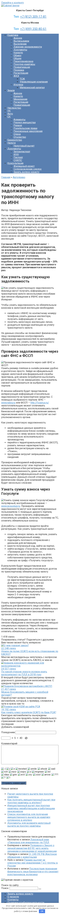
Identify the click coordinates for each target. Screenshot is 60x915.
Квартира (12, 35)
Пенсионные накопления (28, 131)
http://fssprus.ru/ (39, 402)
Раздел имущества (25, 122)
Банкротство (14, 139)
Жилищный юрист (24, 166)
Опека (17, 134)
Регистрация (21, 73)
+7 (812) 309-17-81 (33, 16)
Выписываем (21, 41)
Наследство (14, 107)
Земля (11, 90)
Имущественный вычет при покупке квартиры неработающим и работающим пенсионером (31, 808)
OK (42, 911)
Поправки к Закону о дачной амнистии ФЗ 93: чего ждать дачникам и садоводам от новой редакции (32, 848)
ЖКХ (16, 75)
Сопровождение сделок (28, 169)
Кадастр (18, 52)
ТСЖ (22, 78)
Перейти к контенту (12, 2)
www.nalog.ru (8, 402)
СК (9, 116)
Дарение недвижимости (28, 46)
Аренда (18, 38)
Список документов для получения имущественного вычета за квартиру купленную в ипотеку (28, 817)
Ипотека (18, 84)
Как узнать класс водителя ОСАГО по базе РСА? (28, 712)
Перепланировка (23, 61)
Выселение (20, 43)
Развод (18, 125)
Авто (10, 113)
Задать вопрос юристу (26, 171)
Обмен (17, 55)
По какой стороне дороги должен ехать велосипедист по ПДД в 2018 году (24, 673)
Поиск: (5, 888)
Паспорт (18, 157)
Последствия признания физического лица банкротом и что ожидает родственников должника (32, 871)
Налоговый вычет (24, 145)
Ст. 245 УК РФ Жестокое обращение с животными (32, 855)
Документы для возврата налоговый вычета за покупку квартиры (28, 824)
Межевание (20, 99)
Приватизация (22, 67)
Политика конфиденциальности (25, 902)
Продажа (19, 70)
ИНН (16, 154)
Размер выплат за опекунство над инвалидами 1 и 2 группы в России (32, 862)
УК (9, 110)
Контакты (13, 899)
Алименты (20, 119)
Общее (17, 58)
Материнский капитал (32, 87)
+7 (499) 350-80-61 (33, 29)
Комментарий (9, 743)
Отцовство (20, 137)
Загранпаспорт (22, 151)
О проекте (13, 896)
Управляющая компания (34, 81)
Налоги (11, 142)
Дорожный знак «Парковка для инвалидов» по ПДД (28, 841)
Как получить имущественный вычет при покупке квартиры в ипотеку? (31, 801)
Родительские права (25, 128)
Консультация (15, 163)
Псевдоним (8, 732)
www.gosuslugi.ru (10, 506)
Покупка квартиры (24, 64)
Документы (20, 49)
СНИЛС (18, 160)
